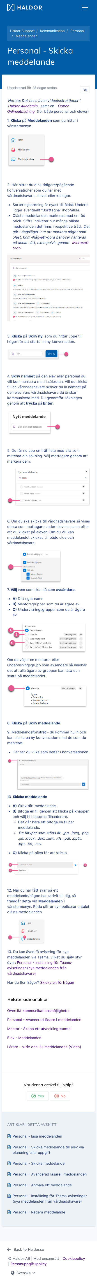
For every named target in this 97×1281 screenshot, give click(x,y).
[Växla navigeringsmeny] (85, 7)
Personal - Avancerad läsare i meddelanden (44, 1019)
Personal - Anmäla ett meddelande (42, 1185)
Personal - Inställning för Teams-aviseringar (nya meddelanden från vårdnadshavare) (39, 968)
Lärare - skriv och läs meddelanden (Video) (44, 1046)
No (63, 1096)
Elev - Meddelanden (24, 1037)
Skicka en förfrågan (57, 982)
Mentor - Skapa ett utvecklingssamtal (39, 1028)
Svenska (23, 1273)
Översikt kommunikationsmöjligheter (38, 1010)
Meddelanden (26, 36)
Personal (77, 31)
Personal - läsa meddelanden (37, 1136)
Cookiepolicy (73, 1258)
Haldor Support (22, 31)
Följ (85, 90)
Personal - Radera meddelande (39, 1212)
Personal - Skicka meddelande (39, 1163)
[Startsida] (24, 7)
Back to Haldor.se (28, 1249)
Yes (41, 1096)
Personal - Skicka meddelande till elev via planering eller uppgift (48, 1150)
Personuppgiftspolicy (28, 1264)
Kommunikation (52, 31)
